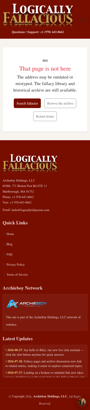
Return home (45, 116)
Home (10, 234)
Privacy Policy (16, 264)
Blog (9, 244)
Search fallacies (27, 103)
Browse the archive (60, 103)
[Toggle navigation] (83, 19)
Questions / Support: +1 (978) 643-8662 (38, 32)
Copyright (18, 396)
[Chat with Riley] (81, 402)
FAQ (9, 254)
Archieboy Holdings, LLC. (50, 396)
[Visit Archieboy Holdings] (26, 304)
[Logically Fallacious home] (38, 14)
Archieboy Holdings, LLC (50, 317)
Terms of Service (17, 274)
